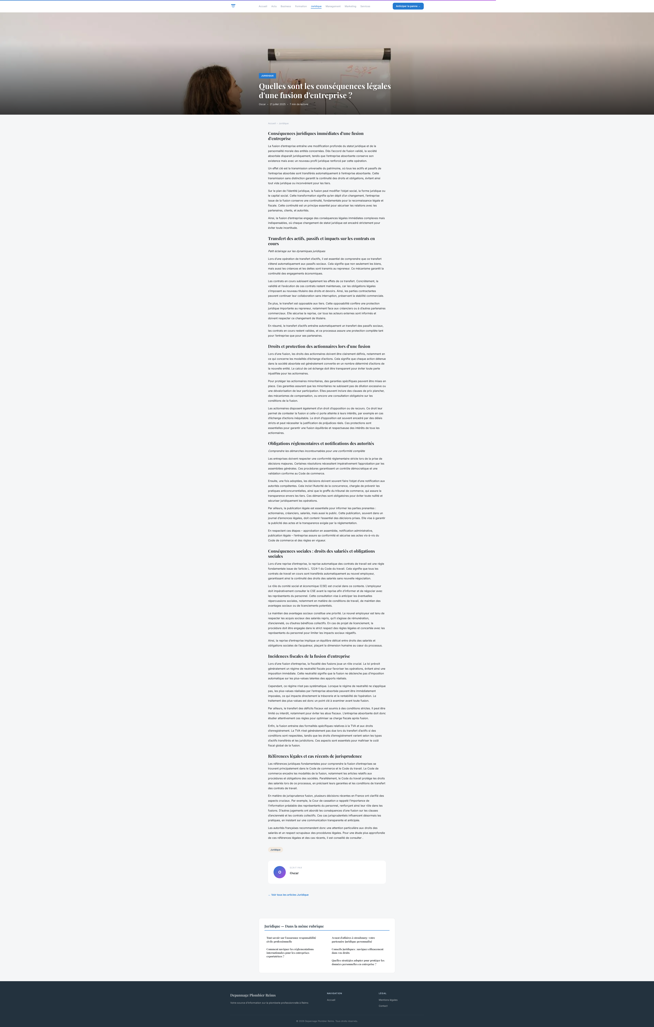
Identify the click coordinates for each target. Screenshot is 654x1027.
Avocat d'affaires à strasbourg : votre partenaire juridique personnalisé (353, 939)
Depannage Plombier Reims (253, 995)
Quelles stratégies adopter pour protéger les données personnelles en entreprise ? (358, 962)
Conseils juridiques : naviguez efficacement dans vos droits (357, 950)
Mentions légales (388, 999)
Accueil (263, 6)
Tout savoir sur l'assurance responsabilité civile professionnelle (291, 939)
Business (286, 6)
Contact (383, 1005)
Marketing (350, 6)
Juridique (316, 6)
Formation (301, 6)
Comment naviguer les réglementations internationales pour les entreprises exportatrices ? (290, 952)
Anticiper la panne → (408, 6)
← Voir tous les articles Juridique (288, 894)
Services (365, 6)
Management (333, 6)
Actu (274, 6)
